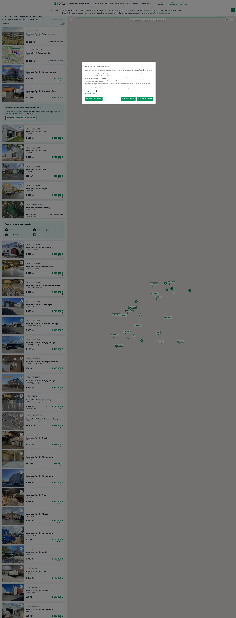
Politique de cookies (90, 91)
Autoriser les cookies (145, 98)
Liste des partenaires (90, 93)
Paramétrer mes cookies (94, 98)
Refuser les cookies (128, 98)
